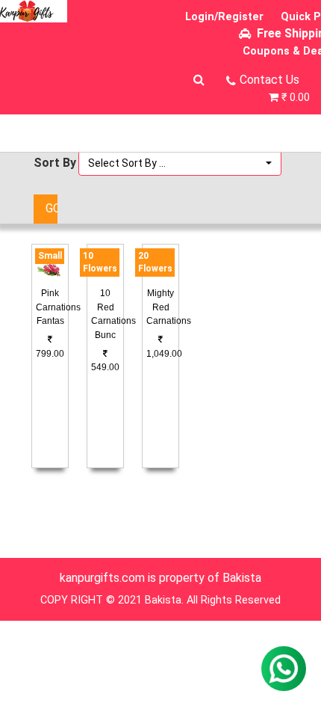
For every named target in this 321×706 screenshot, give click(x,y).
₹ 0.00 (295, 97)
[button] (179, 163)
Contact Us (269, 80)
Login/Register (224, 16)
